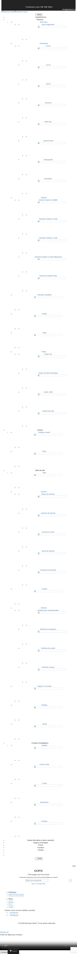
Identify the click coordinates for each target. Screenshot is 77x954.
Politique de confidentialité (16, 896)
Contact (10, 907)
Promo (10, 904)
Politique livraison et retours (16, 894)
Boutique (11, 902)
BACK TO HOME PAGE (38, 884)
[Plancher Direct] (7, 12)
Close (39, 858)
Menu (39, 14)
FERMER (4, 952)
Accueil (10, 901)
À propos (11, 906)
